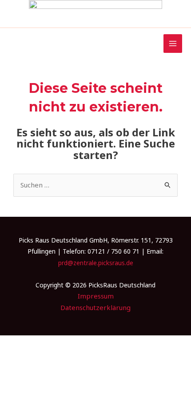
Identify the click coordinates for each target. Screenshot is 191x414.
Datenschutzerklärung (95, 307)
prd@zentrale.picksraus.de (95, 263)
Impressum (96, 295)
